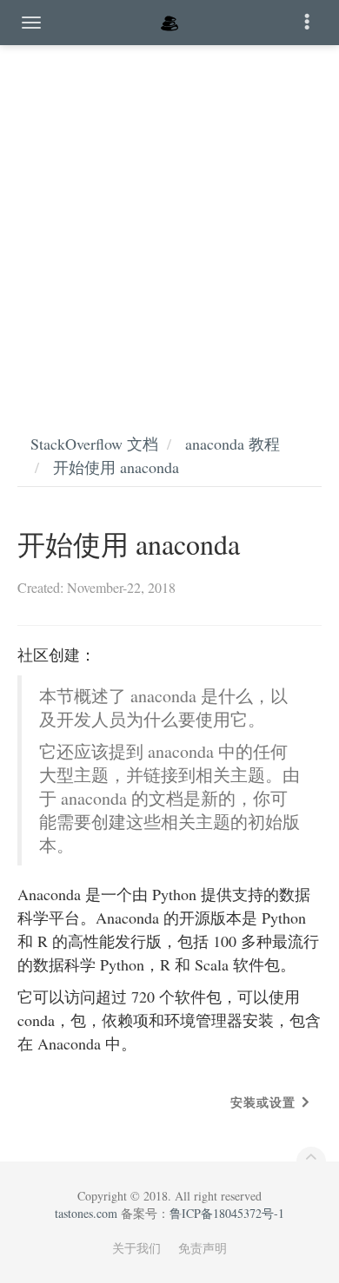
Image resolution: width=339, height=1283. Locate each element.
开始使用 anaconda (116, 467)
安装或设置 (263, 1102)
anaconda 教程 (232, 443)
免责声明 (202, 1248)
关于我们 (136, 1248)
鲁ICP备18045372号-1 (227, 1213)
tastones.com (86, 1213)
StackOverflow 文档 (94, 443)
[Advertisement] (169, 221)
